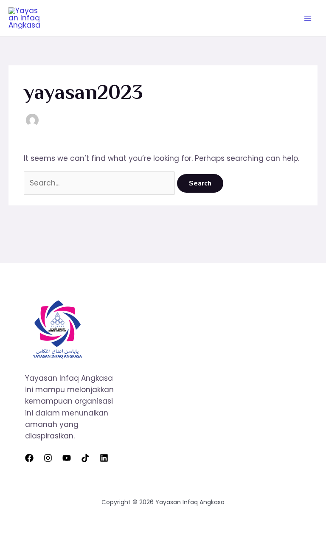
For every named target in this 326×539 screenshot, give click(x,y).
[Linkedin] (104, 458)
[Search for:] (100, 183)
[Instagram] (48, 458)
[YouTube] (66, 458)
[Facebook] (29, 458)
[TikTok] (85, 458)
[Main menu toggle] (308, 18)
